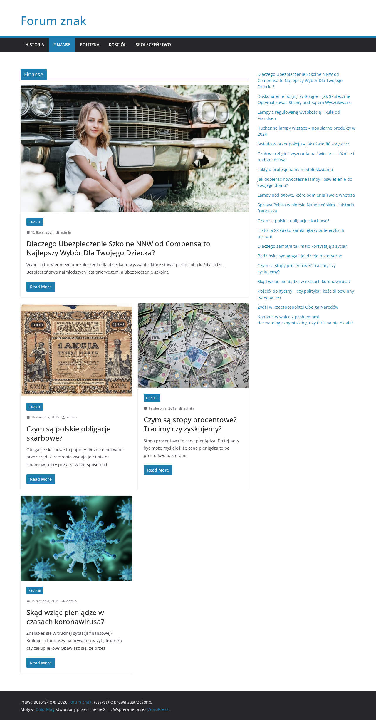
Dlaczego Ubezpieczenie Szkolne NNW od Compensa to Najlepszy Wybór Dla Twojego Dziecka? (118, 248)
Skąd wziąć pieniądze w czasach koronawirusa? (65, 616)
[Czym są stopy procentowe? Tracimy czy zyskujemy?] (193, 345)
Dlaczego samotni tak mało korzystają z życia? (302, 246)
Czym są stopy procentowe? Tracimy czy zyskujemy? (190, 424)
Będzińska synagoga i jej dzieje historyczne (300, 256)
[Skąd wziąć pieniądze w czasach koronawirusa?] (76, 538)
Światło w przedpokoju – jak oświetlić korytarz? (303, 144)
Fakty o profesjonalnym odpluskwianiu (295, 169)
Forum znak (53, 20)
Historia (34, 44)
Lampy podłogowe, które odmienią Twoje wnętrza (306, 195)
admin (66, 232)
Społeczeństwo (153, 44)
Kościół (117, 44)
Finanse (61, 44)
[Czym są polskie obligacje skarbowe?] (76, 350)
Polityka (89, 44)
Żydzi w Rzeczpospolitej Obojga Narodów (298, 307)
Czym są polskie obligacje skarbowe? (68, 433)
